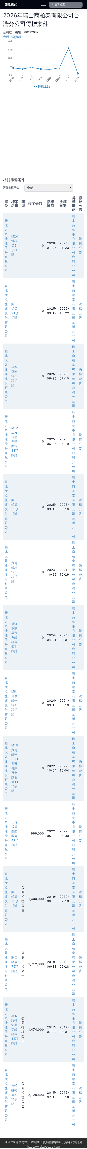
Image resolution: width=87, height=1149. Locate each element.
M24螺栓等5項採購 (14, 245)
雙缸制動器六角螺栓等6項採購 (14, 637)
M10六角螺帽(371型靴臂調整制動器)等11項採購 (14, 768)
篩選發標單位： (12, 187)
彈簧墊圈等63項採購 (14, 376)
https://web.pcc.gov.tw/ (43, 1146)
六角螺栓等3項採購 (14, 572)
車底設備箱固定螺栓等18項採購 (14, 1029)
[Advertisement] (43, 133)
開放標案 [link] (11, 4)
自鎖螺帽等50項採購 (14, 1095)
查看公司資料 (12, 37)
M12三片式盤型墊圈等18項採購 (14, 441)
